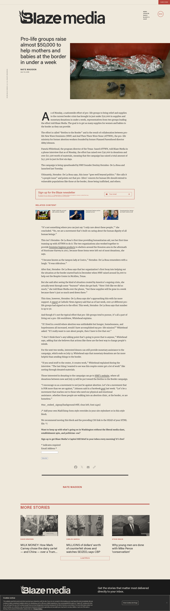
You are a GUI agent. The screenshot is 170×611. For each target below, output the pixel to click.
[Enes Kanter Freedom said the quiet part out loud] (76, 214)
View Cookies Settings (130, 602)
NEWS (145, 11)
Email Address (49, 448)
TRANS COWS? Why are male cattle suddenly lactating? (59, 211)
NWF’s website (102, 375)
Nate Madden (28, 70)
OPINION (146, 13)
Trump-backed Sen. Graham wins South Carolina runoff (126, 211)
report (55, 302)
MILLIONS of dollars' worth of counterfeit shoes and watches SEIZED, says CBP (83, 549)
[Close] (167, 603)
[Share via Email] (88, 467)
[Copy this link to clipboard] (94, 467)
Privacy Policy (57, 195)
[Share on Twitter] (82, 467)
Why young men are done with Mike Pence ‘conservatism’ (128, 549)
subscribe (164, 2)
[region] (85, 603)
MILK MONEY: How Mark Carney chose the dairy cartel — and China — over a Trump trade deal (38, 549)
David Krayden (27, 539)
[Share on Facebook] (75, 467)
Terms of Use (66, 195)
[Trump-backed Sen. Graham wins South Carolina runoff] (110, 214)
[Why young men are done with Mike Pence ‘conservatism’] (130, 525)
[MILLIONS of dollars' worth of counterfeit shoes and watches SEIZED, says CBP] (85, 525)
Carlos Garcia (73, 539)
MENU (161, 14)
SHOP (145, 19)
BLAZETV (146, 17)
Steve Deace (117, 539)
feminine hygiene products (62, 247)
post (103, 388)
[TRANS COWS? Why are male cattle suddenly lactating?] (43, 214)
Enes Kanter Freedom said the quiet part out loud (93, 211)
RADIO (145, 15)
